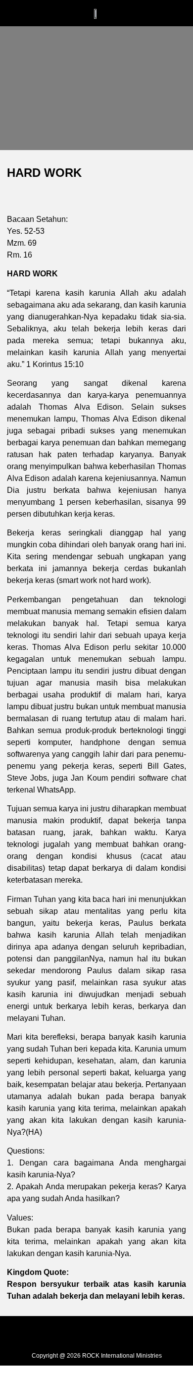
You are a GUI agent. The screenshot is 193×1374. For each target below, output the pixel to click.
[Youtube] (119, 1333)
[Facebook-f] (74, 1333)
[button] (57, 18)
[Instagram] (96, 1333)
